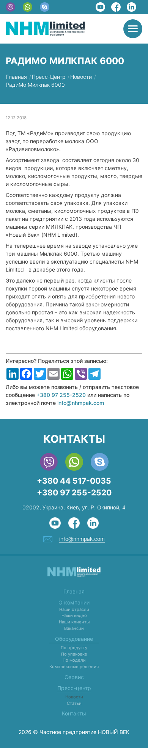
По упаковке (74, 654)
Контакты (74, 713)
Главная (74, 591)
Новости (74, 697)
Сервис (74, 677)
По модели (74, 660)
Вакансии (74, 628)
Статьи (74, 703)
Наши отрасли (74, 609)
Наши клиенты (74, 622)
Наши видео (74, 615)
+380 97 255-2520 (61, 395)
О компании (74, 602)
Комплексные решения (74, 666)
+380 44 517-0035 (74, 481)
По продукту (74, 647)
